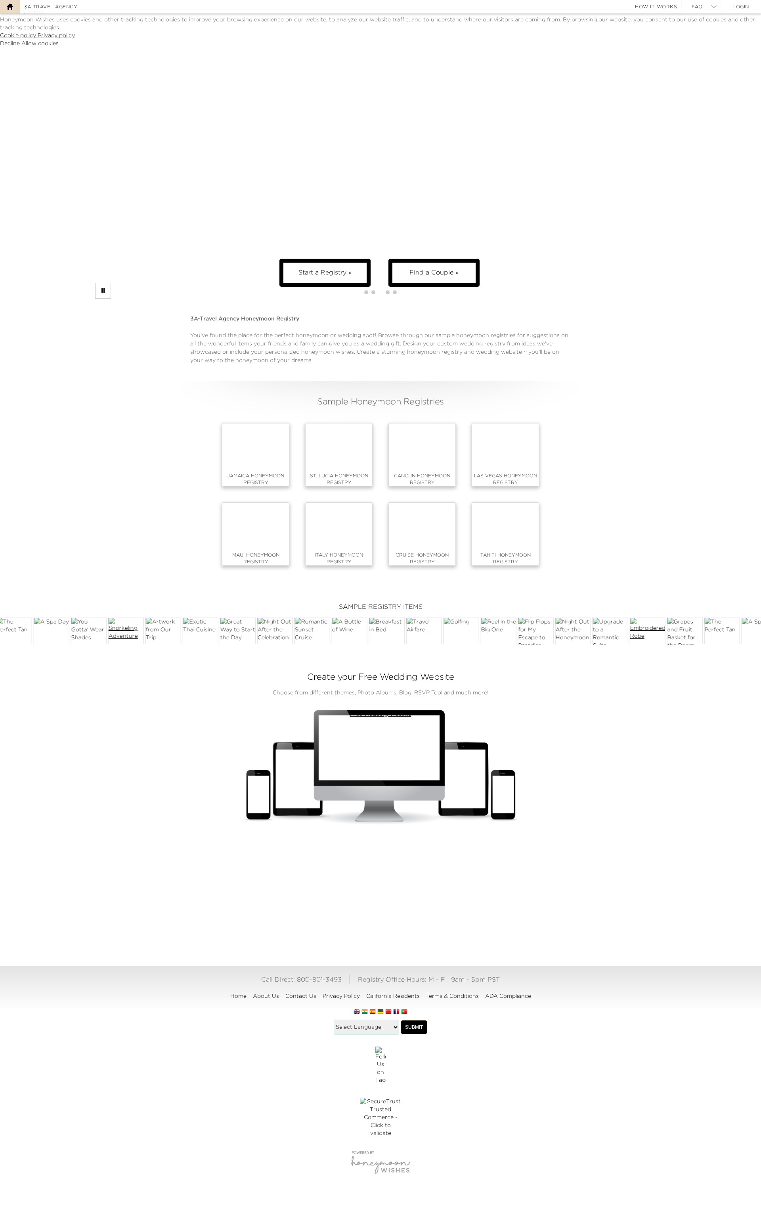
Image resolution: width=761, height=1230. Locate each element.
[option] (306, 631)
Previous (14, 631)
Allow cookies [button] (40, 43)
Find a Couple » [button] (434, 272)
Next (747, 631)
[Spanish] (372, 1012)
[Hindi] (364, 1012)
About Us (266, 996)
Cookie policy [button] (19, 35)
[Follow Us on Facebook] (380, 1065)
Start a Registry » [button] (325, 272)
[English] (357, 1012)
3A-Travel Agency (50, 7)
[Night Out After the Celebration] (269, 631)
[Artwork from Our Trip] (157, 631)
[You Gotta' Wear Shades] (82, 631)
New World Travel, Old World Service (285, 890)
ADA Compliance (508, 996)
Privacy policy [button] (56, 35)
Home (238, 996)
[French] (396, 1012)
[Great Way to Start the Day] (231, 631)
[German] (380, 1012)
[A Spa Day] (45, 631)
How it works (656, 7)
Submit (414, 1027)
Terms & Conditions (452, 996)
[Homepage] (10, 6)
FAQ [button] (697, 7)
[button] (366, 292)
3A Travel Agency (380, 890)
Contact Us (300, 996)
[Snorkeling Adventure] (120, 631)
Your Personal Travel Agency (475, 890)
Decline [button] (10, 43)
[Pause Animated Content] (103, 291)
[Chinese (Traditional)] (388, 1012)
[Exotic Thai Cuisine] (194, 631)
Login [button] (741, 7)
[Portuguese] (404, 1012)
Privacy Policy (341, 996)
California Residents (393, 996)
